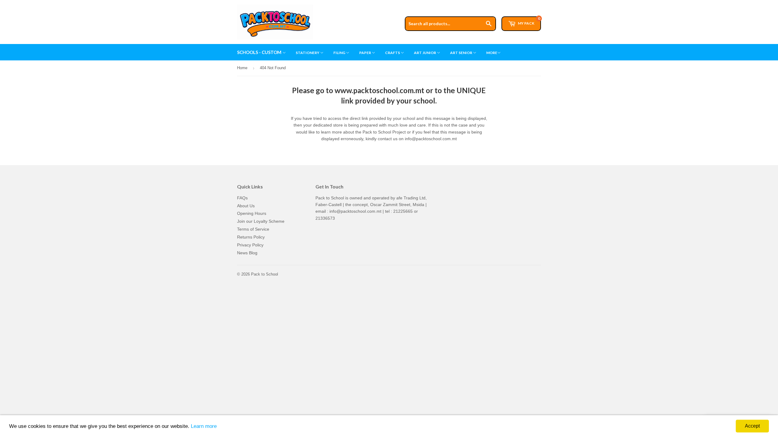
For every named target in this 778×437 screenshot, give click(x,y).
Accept (752, 426)
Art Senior (461, 52)
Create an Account (524, 3)
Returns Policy (251, 237)
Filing (339, 52)
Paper (365, 52)
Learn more (204, 426)
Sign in (494, 3)
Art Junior (425, 52)
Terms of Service (253, 229)
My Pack (528, 20)
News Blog (247, 252)
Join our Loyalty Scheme (260, 221)
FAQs (242, 197)
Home (242, 68)
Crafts (393, 52)
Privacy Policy (250, 244)
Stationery (308, 52)
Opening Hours (251, 213)
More (491, 52)
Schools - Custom (259, 52)
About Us (246, 205)
